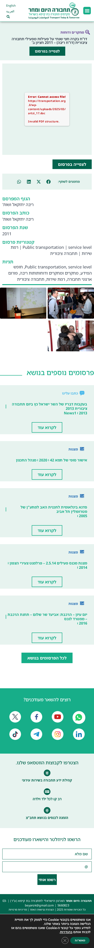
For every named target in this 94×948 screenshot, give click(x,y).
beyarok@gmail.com (39, 905)
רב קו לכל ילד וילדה (47, 799)
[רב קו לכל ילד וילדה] (47, 791)
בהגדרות (66, 932)
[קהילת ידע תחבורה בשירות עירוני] (47, 773)
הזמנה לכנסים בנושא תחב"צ (47, 817)
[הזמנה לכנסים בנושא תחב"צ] (47, 810)
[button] (87, 10)
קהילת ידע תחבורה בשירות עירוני (47, 780)
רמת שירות (55, 279)
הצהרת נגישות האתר (42, 909)
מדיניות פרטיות (18, 909)
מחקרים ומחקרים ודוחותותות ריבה (49, 273)
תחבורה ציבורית (63, 253)
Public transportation (43, 247)
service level (80, 247)
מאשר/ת (80, 940)
